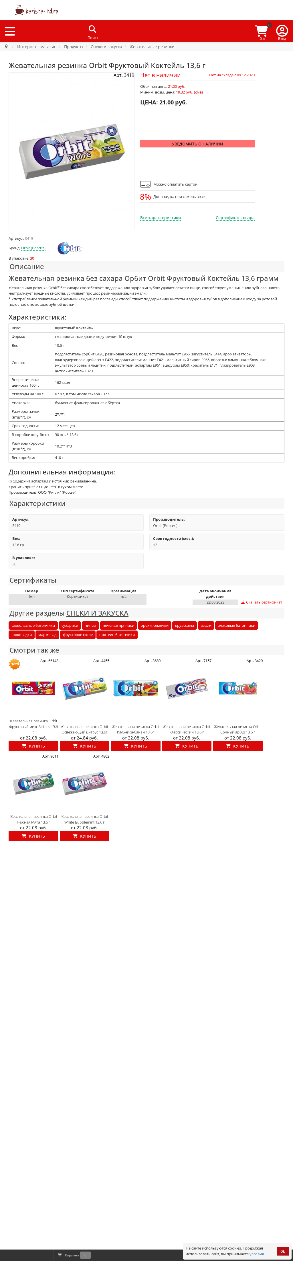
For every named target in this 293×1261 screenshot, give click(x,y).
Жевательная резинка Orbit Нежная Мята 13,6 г (33, 819)
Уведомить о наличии (197, 144)
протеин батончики (117, 634)
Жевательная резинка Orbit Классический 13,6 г (186, 729)
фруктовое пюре (78, 634)
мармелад (47, 634)
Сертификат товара (235, 217)
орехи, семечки (155, 625)
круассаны (184, 625)
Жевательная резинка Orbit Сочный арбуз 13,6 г (238, 729)
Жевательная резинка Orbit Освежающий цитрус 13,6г (84, 729)
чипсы (90, 625)
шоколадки (21, 634)
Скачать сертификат (263, 602)
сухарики (70, 625)
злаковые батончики (236, 625)
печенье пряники (118, 625)
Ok (282, 1251)
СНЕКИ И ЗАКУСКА (97, 613)
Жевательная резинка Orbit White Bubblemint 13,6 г (84, 819)
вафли (206, 625)
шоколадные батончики (33, 625)
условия (257, 1253)
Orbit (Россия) (33, 247)
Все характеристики (160, 217)
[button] (282, 31)
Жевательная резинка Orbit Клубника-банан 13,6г (135, 729)
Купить (36, 746)
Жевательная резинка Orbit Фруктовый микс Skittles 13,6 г (33, 726)
